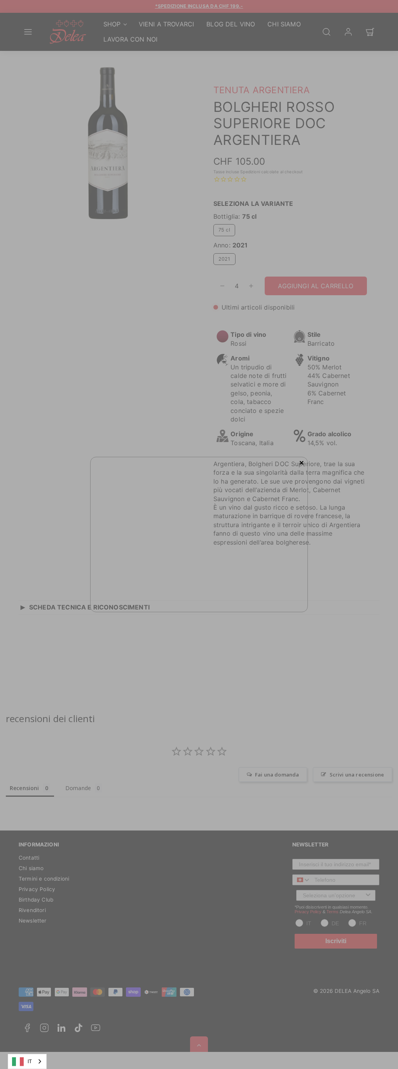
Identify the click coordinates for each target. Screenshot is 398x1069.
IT (30, 1061)
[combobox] (27, 1061)
